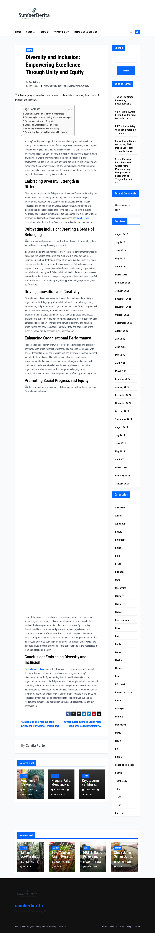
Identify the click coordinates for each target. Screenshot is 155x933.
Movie (118, 732)
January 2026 (122, 290)
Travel (118, 797)
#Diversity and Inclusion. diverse (59, 85)
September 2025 (123, 322)
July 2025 (120, 338)
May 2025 (120, 355)
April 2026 (120, 266)
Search (118, 48)
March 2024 (121, 467)
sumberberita (29, 906)
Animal (118, 515)
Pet (117, 748)
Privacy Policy (61, 31)
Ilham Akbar (91, 867)
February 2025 (122, 379)
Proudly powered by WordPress (27, 926)
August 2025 (121, 330)
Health (118, 660)
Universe (119, 813)
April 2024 (120, 459)
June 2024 (120, 443)
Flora (117, 628)
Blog (117, 555)
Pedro (120, 867)
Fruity (118, 644)
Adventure (120, 507)
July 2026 (120, 242)
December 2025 (123, 298)
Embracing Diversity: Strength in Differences (44, 114)
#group (78, 85)
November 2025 (123, 306)
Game (118, 652)
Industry (119, 676)
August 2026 (121, 234)
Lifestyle (119, 708)
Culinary (119, 596)
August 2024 (121, 427)
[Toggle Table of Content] (68, 109)
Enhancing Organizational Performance (43, 125)
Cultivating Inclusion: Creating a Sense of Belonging (48, 117)
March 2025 (121, 371)
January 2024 (122, 483)
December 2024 (123, 395)
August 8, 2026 (124, 862)
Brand (118, 563)
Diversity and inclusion (35, 669)
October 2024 (122, 411)
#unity (86, 85)
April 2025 (120, 363)
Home (18, 31)
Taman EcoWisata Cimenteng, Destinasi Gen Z (124, 100)
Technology (121, 780)
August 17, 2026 (31, 862)
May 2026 (120, 258)
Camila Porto (34, 82)
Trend (29, 50)
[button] (131, 31)
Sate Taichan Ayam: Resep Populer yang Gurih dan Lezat (125, 115)
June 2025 (120, 347)
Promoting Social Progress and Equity (42, 128)
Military (119, 716)
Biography (120, 539)
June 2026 (120, 250)
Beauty (118, 531)
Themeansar (61, 926)
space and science (124, 764)
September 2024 (123, 419)
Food (117, 636)
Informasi (120, 684)
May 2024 (120, 451)
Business (120, 571)
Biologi (118, 547)
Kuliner (118, 700)
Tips (117, 789)
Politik (118, 756)
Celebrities (120, 588)
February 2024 (122, 475)
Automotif (120, 523)
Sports (118, 772)
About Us (31, 31)
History (119, 668)
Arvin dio (27, 867)
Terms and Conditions (85, 31)
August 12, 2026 (93, 862)
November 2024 (123, 403)
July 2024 (120, 435)
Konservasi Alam (123, 692)
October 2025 (122, 314)
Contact (44, 31)
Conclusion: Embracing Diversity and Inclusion (46, 132)
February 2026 (122, 282)
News (118, 740)
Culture (119, 612)
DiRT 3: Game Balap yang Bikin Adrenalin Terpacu (125, 130)
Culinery (119, 604)
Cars (117, 580)
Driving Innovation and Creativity (39, 121)
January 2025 (122, 387)
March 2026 (121, 274)
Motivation (120, 724)
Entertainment (122, 620)
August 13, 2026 (62, 862)
